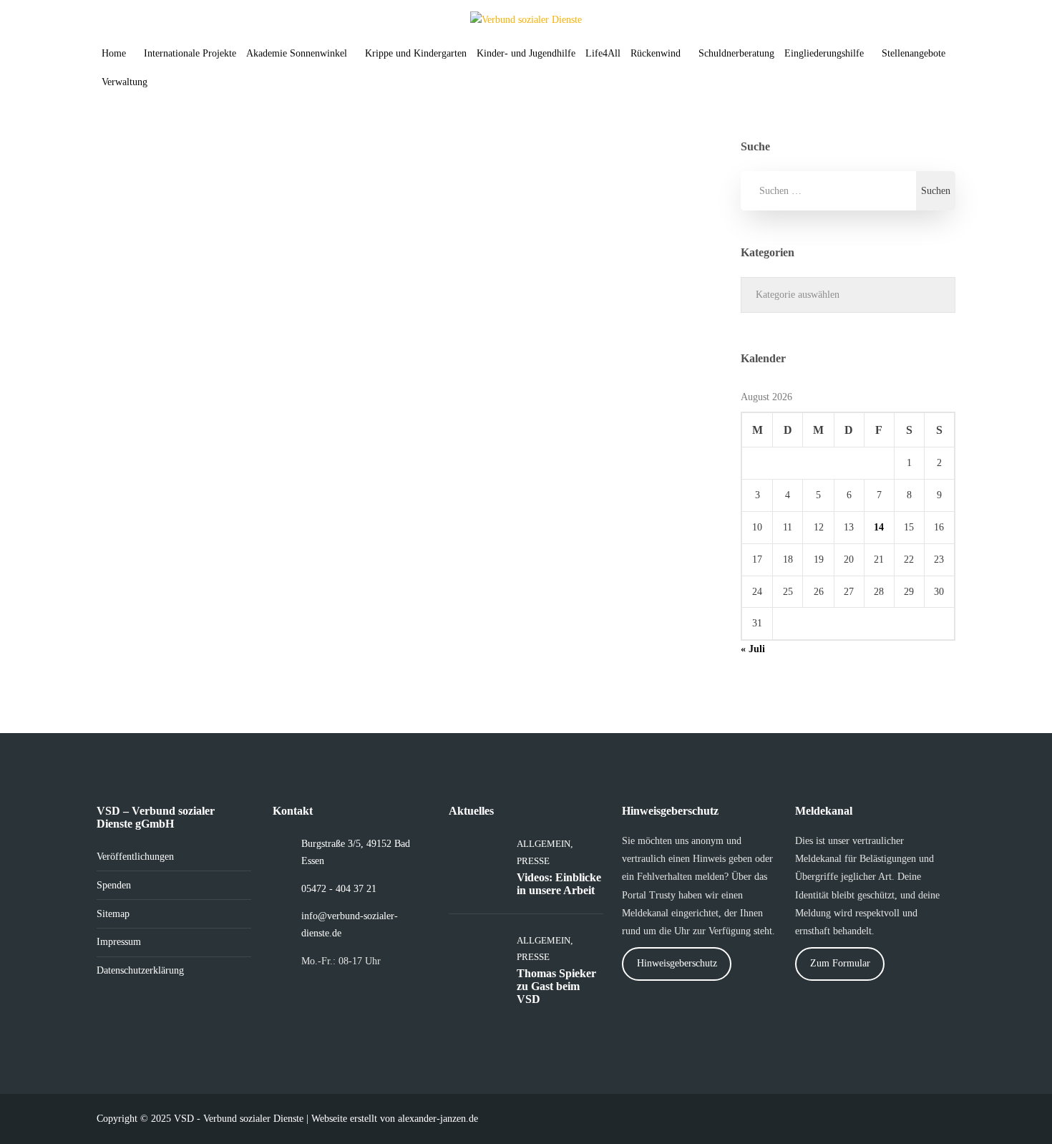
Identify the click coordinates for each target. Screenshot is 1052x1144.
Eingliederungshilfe (824, 53)
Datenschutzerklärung (140, 970)
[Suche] (172, 82)
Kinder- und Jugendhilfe (526, 53)
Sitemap (113, 913)
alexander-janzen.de (438, 1118)
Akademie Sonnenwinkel (296, 53)
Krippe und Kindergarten (416, 53)
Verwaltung (124, 82)
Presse (352, 535)
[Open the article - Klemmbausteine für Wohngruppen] (170, 234)
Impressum (119, 941)
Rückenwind (655, 53)
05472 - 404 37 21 (338, 888)
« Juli (753, 649)
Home (114, 53)
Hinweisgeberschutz (677, 963)
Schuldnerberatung (736, 53)
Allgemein (304, 535)
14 (879, 527)
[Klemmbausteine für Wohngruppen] (317, 234)
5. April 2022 (154, 380)
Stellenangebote (913, 53)
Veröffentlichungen (135, 856)
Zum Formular (840, 963)
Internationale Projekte (190, 53)
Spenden (114, 885)
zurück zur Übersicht (189, 535)
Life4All (602, 53)
